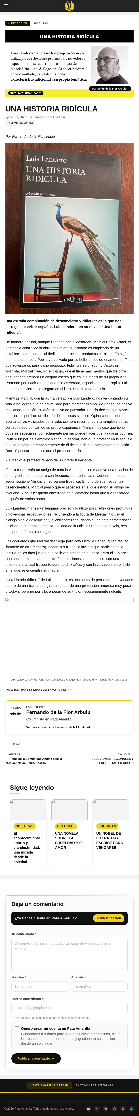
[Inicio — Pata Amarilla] (69, 6)
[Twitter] (123, 1109)
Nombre (18, 977)
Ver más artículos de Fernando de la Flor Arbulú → (60, 727)
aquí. (71, 690)
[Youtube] (88, 1109)
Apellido (79, 977)
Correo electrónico (27, 999)
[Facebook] (106, 1109)
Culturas (41, 23)
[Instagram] (114, 1109)
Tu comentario (23, 934)
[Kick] (97, 1109)
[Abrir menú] (6, 6)
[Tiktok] (132, 1109)
